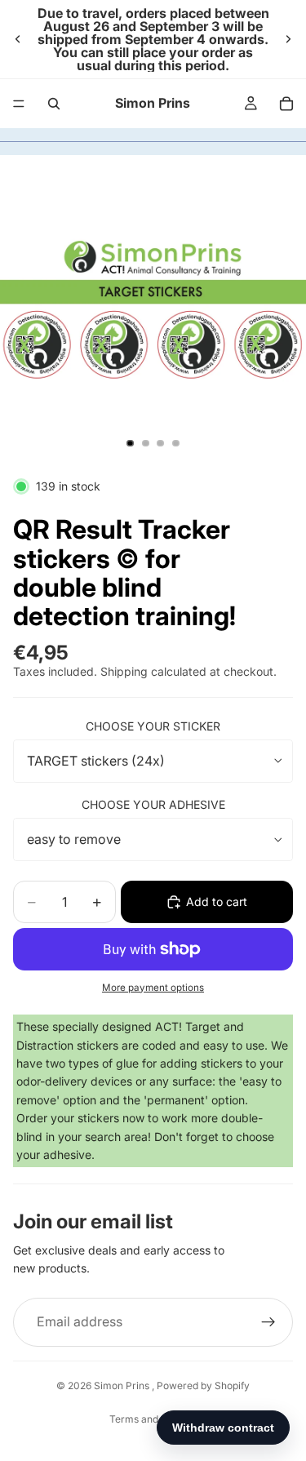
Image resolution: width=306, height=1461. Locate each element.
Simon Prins (123, 1385)
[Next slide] (288, 39)
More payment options (153, 987)
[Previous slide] (18, 39)
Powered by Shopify (203, 1385)
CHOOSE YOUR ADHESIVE (153, 804)
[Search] (54, 104)
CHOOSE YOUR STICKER (153, 726)
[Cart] (286, 104)
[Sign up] (268, 1322)
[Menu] (19, 103)
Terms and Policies (153, 1419)
